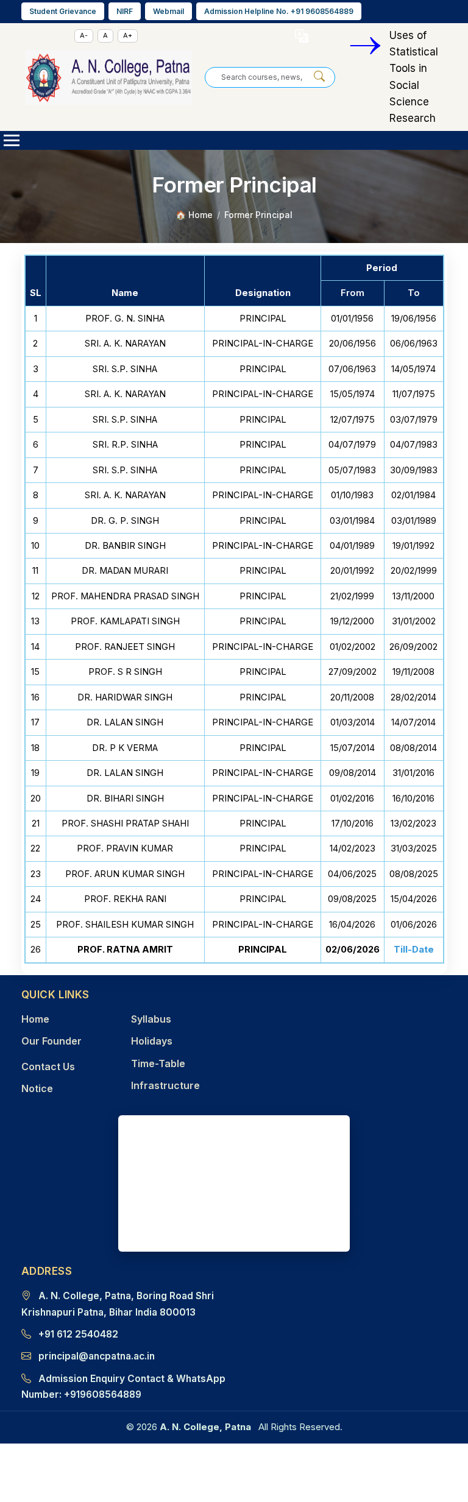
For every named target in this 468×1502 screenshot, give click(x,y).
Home (35, 1019)
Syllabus (151, 1019)
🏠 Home (194, 215)
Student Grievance (62, 11)
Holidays (151, 1041)
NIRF (124, 11)
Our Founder (51, 1041)
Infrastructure (165, 1085)
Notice (37, 1088)
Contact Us (48, 1066)
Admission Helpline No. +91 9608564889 (278, 11)
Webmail (168, 11)
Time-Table (158, 1063)
